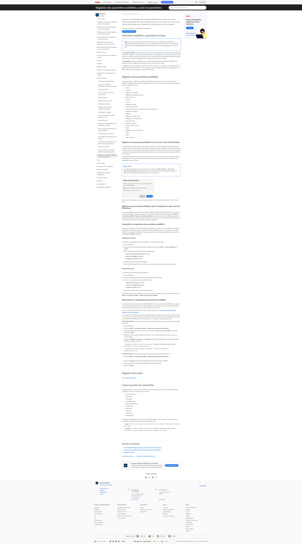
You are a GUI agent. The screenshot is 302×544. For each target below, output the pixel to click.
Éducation (142, 507)
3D (94, 518)
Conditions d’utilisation (187, 541)
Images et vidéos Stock (98, 522)
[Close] (174, 541)
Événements (188, 513)
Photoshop (102, 14)
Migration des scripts (129, 452)
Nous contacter (162, 499)
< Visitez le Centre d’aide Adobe (106, 484)
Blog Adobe (188, 530)
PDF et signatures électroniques (122, 2)
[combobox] (187, 8)
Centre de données (189, 524)
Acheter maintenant (167, 2)
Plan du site (199, 541)
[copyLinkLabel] (156, 478)
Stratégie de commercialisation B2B (124, 516)
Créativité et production (121, 513)
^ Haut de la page (202, 485)
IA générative (96, 507)
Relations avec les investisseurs (192, 520)
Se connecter (203, 2)
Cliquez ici (167, 45)
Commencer (102, 490)
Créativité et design (106, 2)
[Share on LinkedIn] (153, 478)
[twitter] (116, 541)
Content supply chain (121, 509)
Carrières (187, 511)
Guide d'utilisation (103, 492)
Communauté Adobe (167, 511)
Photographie (96, 509)
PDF (95, 516)
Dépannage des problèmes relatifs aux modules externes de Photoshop (142, 450)
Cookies (194, 541)
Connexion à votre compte (191, 507)
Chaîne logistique (189, 522)
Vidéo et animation (98, 513)
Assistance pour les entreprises (169, 516)
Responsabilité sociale (190, 518)
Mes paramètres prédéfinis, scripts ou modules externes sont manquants (142, 447)
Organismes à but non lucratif (145, 509)
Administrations (143, 511)
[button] (196, 2)
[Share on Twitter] (149, 478)
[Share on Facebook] (146, 478)
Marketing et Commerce (138, 2)
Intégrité (187, 526)
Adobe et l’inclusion (189, 528)
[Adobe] (97, 2)
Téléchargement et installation (169, 509)
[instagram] (113, 541)
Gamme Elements (97, 520)
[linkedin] (118, 541)
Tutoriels (101, 494)
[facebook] (110, 541)
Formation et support (153, 2)
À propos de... (188, 509)
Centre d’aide (165, 507)
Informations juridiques (128, 456)
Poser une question (135, 499)
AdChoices (206, 541)
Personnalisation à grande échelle (123, 507)
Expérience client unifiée (122, 511)
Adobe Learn (165, 513)
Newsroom (188, 516)
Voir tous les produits (98, 524)
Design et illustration (98, 511)
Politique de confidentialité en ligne (146, 456)
